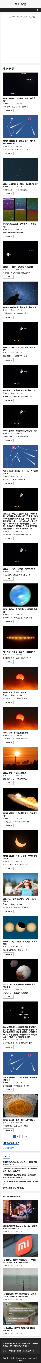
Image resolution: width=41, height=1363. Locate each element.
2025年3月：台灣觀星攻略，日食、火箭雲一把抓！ (20, 884)
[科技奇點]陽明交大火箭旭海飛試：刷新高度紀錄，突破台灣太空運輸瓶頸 (19, 1176)
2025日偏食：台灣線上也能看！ (20, 758)
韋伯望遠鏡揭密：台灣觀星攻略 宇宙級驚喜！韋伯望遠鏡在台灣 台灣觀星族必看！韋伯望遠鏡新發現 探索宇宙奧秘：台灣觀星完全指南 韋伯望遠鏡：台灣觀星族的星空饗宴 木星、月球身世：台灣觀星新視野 (20, 1013)
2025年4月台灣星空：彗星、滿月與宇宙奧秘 (20, 169)
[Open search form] (37, 10)
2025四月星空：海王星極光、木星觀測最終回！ (20, 595)
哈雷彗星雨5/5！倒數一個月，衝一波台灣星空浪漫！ (20, 456)
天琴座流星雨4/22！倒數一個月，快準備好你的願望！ (20, 1063)
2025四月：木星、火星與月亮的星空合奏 (20, 554)
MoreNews (32, 1358)
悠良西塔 (20, 4)
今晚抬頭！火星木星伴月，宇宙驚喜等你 (20, 376)
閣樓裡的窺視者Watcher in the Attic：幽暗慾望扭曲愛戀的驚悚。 (20, 1227)
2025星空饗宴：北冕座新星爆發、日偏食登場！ (20, 799)
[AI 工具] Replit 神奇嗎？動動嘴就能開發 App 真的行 (19, 1329)
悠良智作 (31, 1351)
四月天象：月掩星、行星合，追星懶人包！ (20, 637)
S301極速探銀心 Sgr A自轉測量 (13, 1188)
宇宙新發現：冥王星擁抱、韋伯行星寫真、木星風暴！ (20, 970)
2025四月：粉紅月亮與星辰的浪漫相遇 (20, 252)
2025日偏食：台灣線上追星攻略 (20, 718)
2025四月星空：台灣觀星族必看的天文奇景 (20, 416)
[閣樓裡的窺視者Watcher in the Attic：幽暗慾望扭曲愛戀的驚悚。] (20, 1211)
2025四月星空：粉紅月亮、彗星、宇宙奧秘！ (20, 84)
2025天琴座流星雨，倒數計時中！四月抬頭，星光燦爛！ (20, 126)
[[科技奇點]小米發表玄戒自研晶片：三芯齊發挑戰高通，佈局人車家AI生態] (20, 1245)
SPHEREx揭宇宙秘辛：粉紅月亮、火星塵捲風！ (20, 209)
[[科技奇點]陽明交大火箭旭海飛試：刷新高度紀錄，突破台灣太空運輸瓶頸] (20, 1279)
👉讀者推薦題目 (9, 1148)
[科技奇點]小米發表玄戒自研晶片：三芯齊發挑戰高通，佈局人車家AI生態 (20, 1169)
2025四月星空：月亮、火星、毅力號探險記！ (20, 333)
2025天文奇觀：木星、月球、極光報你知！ (20, 1105)
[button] (3, 10)
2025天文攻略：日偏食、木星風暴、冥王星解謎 (20, 927)
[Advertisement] (20, 40)
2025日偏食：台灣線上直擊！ (20, 678)
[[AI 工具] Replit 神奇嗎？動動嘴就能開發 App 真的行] (20, 1313)
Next (25, 1136)
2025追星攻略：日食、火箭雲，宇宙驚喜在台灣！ (20, 841)
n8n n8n (6, 103)
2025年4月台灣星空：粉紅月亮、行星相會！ (20, 293)
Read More (9, 111)
